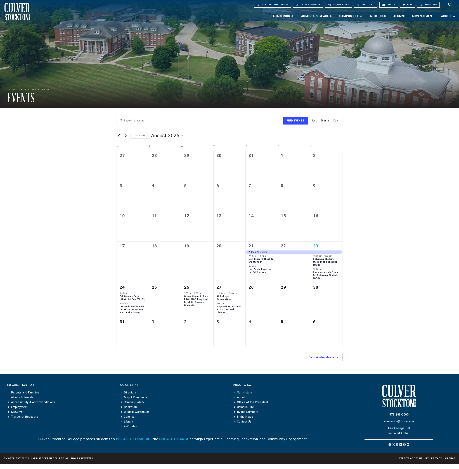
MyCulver (17, 412)
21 (251, 245)
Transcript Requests (24, 416)
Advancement (423, 16)
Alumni (399, 16)
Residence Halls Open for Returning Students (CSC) (326, 275)
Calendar (130, 416)
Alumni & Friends (22, 397)
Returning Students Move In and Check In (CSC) (325, 262)
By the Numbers (247, 412)
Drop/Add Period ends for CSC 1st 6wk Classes (228, 309)
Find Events (295, 120)
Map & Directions (135, 397)
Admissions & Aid (314, 16)
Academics (281, 16)
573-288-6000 (399, 414)
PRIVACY (436, 458)
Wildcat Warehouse (137, 412)
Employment (19, 407)
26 (186, 287)
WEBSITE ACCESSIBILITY (414, 458)
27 (218, 287)
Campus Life (349, 16)
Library (128, 421)
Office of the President (252, 402)
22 (283, 245)
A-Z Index (130, 426)
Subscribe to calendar (322, 357)
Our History (244, 392)
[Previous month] (119, 135)
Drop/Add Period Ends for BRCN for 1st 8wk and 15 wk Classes (132, 309)
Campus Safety (134, 402)
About (446, 16)
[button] (390, 444)
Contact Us (244, 421)
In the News (245, 416)
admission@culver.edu (399, 421)
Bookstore (131, 407)
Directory (130, 392)
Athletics (378, 16)
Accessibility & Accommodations (33, 402)
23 (315, 245)
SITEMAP (449, 458)
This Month (139, 135)
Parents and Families (25, 392)
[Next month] (126, 135)
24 (122, 287)
